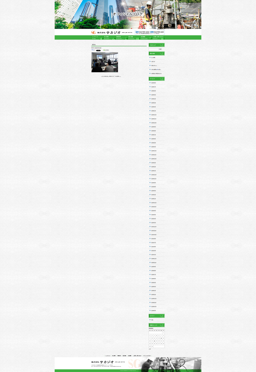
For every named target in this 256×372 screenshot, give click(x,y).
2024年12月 (153, 150)
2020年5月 (153, 282)
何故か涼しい (154, 65)
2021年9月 (153, 238)
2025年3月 (153, 146)
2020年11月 (153, 262)
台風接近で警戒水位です (156, 73)
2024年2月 (153, 166)
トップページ (97, 37)
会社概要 (146, 37)
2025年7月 (153, 134)
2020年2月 (153, 294)
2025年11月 (153, 118)
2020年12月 (153, 258)
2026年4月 (153, 98)
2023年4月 (153, 194)
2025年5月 (153, 142)
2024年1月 (153, 170)
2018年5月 (153, 310)
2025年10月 (153, 122)
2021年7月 (153, 242)
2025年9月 (153, 126)
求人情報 (110, 37)
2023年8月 (153, 186)
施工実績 (134, 37)
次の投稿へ (118, 76)
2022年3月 (153, 222)
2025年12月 (153, 114)
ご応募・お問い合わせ (158, 37)
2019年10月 (153, 306)
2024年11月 (153, 154)
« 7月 (150, 348)
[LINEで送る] (106, 50)
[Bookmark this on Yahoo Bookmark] (95, 50)
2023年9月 (153, 182)
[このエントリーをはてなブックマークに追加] (92, 50)
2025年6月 (153, 138)
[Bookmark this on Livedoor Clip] (93, 50)
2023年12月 (153, 174)
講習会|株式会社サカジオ (161, 29)
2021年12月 (153, 226)
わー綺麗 (153, 57)
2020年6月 (153, 278)
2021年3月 (153, 250)
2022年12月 (153, 202)
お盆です (153, 61)
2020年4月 (153, 286)
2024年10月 (153, 158)
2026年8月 (153, 82)
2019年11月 (153, 302)
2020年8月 (153, 270)
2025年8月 (153, 130)
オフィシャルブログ (147, 355)
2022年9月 (153, 210)
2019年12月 (153, 298)
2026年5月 (153, 94)
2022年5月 (153, 214)
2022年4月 (153, 218)
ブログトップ (153, 44)
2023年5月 (153, 190)
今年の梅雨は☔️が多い (156, 69)
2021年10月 (153, 234)
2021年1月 (153, 254)
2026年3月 (153, 102)
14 (161, 338)
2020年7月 (153, 274)
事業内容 (122, 37)
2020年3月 (153, 290)
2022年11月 (153, 206)
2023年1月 (153, 198)
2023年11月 (153, 178)
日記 (152, 319)
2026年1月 (153, 110)
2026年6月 (153, 90)
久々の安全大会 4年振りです (107, 76)
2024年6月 (153, 162)
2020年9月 (153, 266)
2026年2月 (153, 106)
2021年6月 (153, 246)
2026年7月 (153, 86)
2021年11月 (153, 230)
